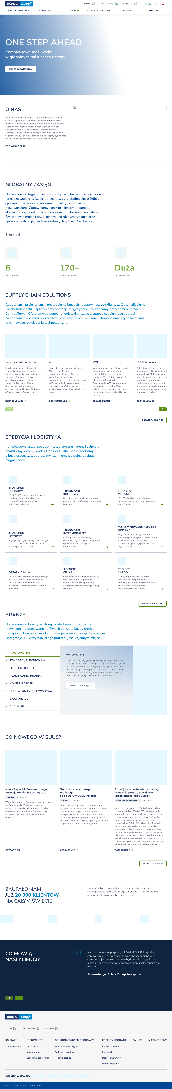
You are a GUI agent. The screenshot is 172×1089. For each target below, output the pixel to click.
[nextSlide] (163, 409)
